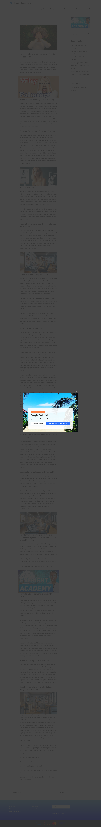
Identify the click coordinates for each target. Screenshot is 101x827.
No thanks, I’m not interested (50, 433)
